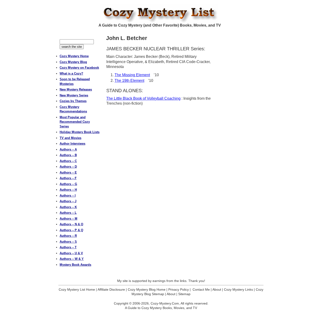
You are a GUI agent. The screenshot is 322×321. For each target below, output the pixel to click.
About (216, 289)
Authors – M (68, 218)
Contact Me (201, 289)
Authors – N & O (71, 224)
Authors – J (68, 201)
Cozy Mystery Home (74, 56)
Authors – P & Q (71, 230)
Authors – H (68, 189)
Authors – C (68, 161)
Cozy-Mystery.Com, (165, 303)
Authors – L (68, 212)
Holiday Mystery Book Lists (79, 132)
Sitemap (184, 294)
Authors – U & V (71, 253)
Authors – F (68, 178)
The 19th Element (129, 81)
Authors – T (68, 247)
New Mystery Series (74, 95)
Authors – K (68, 207)
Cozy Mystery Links (238, 289)
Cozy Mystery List (161, 13)
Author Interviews (72, 143)
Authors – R (68, 236)
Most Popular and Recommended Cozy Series (75, 121)
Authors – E (68, 172)
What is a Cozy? (71, 73)
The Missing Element (132, 75)
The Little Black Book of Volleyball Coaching (143, 98)
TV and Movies (70, 138)
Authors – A (68, 149)
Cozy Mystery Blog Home (146, 289)
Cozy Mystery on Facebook (79, 67)
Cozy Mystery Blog (73, 62)
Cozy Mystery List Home (77, 289)
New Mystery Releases (76, 89)
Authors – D (68, 166)
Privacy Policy (178, 289)
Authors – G (68, 184)
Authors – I (68, 195)
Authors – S (68, 241)
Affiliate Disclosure (111, 289)
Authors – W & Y (72, 259)
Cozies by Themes (73, 101)
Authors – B (68, 155)
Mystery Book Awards (75, 264)
